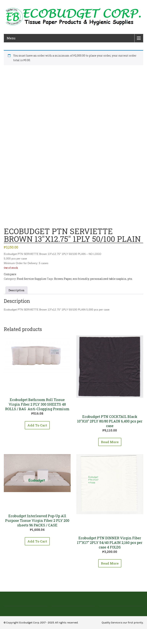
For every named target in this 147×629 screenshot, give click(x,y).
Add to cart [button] (37, 425)
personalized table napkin (108, 279)
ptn (129, 279)
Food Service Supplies (31, 279)
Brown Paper (63, 279)
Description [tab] (16, 290)
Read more (110, 442)
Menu (11, 38)
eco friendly (81, 279)
